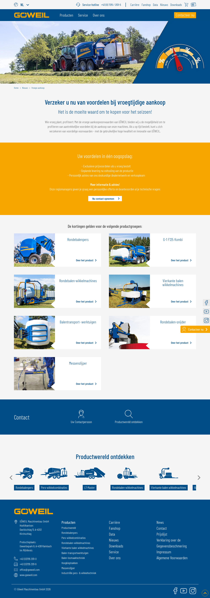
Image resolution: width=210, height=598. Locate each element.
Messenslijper (68, 568)
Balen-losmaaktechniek (73, 558)
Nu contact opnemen (103, 198)
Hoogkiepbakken (70, 563)
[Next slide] (198, 477)
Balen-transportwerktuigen (75, 553)
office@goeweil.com (30, 569)
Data (112, 534)
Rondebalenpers (70, 532)
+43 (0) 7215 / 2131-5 (111, 4)
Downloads (116, 545)
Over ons (115, 557)
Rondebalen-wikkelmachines (76, 543)
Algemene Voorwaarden (172, 557)
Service (114, 551)
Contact (162, 528)
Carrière (114, 522)
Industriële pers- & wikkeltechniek (79, 573)
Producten (68, 522)
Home (16, 87)
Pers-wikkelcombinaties (74, 538)
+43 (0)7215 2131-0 (28, 559)
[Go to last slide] (11, 477)
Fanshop (114, 528)
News (160, 522)
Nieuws (114, 540)
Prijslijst (162, 534)
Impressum (164, 551)
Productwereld (69, 528)
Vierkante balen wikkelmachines (78, 548)
